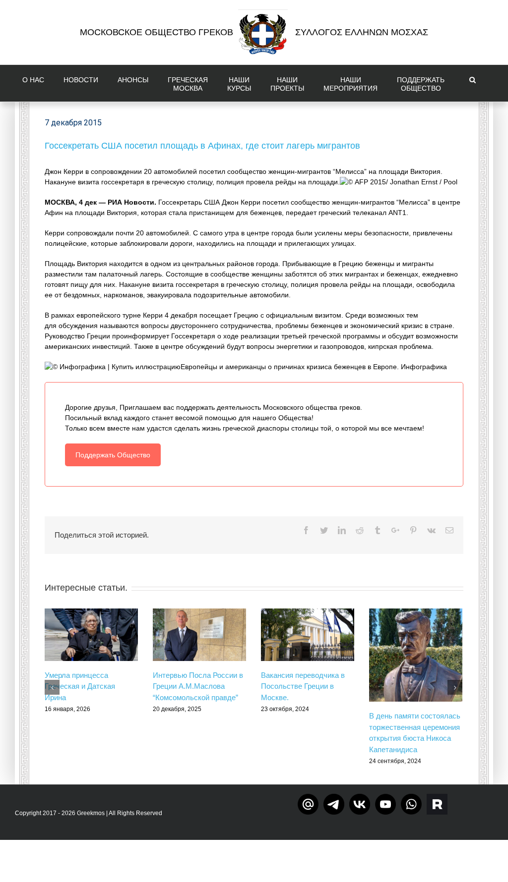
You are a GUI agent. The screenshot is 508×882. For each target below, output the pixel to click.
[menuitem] (35, 83)
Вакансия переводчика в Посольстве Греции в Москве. (303, 686)
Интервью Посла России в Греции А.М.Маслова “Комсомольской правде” (198, 686)
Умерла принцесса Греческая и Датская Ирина (80, 686)
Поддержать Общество (112, 455)
